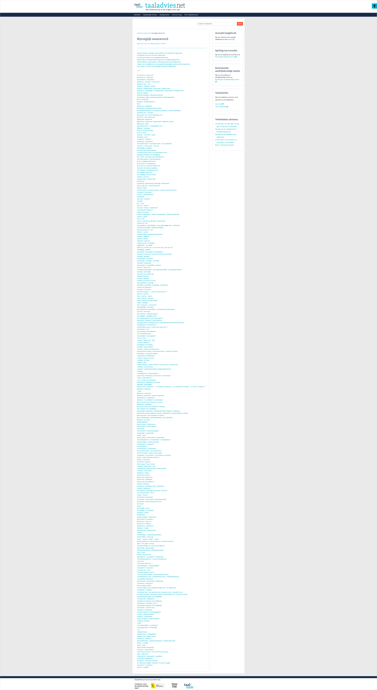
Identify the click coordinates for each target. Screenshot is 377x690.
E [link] (142, 44)
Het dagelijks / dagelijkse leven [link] (147, 316)
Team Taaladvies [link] (220, 107)
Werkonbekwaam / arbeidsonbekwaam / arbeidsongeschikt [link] (156, 641)
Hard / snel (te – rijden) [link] (144, 296)
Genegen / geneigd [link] (143, 256)
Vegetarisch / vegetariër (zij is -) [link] (147, 603)
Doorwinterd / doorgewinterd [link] (146, 163)
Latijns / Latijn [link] (141, 362)
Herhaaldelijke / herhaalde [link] (145, 307)
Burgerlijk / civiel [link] (142, 137)
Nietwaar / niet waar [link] (143, 420)
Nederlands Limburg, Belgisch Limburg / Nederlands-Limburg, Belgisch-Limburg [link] (162, 413)
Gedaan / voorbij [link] (142, 232)
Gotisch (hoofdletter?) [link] (144, 287)
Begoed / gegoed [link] (142, 93)
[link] (374, 6)
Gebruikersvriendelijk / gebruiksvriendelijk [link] (150, 227)
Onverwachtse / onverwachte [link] (146, 448)
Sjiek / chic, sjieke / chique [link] (145, 543)
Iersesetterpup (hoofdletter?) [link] (146, 331)
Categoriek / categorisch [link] (145, 141)
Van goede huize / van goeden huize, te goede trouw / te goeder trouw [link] (160, 592)
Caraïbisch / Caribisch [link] (144, 139)
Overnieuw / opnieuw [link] (144, 462)
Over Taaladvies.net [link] (191, 15)
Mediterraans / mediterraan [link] (146, 398)
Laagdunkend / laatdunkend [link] (146, 356)
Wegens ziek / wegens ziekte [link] (146, 636)
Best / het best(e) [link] (142, 99)
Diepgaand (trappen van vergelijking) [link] (148, 155)
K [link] (148, 44)
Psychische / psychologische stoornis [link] (149, 501)
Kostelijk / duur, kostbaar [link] (145, 347)
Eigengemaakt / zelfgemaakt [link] (146, 179)
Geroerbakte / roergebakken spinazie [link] (149, 265)
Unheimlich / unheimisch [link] (145, 583)
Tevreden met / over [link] (143, 570)
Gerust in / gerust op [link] (143, 267)
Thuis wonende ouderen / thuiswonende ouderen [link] (153, 574)
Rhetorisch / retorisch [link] (144, 521)
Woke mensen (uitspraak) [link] (145, 647)
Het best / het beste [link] (143, 311)
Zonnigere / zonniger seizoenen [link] (147, 661)
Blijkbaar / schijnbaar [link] (143, 128)
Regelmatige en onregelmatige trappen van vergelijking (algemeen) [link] (158, 60)
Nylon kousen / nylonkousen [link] (146, 424)
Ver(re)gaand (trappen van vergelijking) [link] (149, 605)
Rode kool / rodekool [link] (144, 524)
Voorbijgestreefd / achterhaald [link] (147, 627)
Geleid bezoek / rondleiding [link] (145, 243)
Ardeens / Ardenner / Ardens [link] (146, 86)
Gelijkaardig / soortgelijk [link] (144, 245)
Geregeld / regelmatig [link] (144, 263)
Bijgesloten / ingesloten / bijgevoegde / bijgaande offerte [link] (155, 121)
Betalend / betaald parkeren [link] (146, 102)
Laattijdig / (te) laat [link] (143, 360)
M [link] (151, 44)
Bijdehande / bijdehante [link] (144, 119)
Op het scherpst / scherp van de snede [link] (149, 453)
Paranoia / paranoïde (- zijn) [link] (146, 466)
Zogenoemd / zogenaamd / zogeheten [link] (149, 656)
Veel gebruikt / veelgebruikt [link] (145, 599)
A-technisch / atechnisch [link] (145, 75)
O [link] (153, 44)
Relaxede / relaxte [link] (143, 513)
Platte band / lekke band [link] (144, 477)
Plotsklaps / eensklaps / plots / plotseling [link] (150, 486)
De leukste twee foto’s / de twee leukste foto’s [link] (152, 152)
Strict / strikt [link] (141, 552)
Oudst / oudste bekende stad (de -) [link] (148, 457)
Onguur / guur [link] (141, 435)
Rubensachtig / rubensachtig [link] (146, 530)
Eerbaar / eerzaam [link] (143, 177)
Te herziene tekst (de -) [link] (144, 563)
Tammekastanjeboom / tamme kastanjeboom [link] (152, 559)
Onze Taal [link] (218, 104)
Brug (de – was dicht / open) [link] (146, 135)
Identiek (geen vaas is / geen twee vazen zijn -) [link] (152, 327)
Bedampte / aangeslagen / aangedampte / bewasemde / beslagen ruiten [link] (160, 91)
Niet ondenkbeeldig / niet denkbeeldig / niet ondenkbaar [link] (155, 417)
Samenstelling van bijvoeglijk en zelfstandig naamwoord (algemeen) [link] (159, 62)
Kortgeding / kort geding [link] (145, 345)
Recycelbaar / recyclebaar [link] (145, 510)
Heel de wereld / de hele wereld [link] (147, 300)
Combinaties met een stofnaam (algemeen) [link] (151, 55)
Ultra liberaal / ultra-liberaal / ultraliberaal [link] (150, 581)
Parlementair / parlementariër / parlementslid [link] (151, 468)
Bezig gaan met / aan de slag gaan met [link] (149, 115)
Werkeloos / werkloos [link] (144, 638)
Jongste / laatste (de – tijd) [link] (146, 340)
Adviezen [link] (137, 15)
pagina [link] (230, 39)
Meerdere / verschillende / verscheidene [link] (150, 400)
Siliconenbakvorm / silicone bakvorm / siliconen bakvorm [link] (155, 541)
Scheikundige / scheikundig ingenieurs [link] (149, 535)
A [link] (137, 44)
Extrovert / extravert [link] (143, 199)
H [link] (145, 44)
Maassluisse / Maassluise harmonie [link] (148, 382)
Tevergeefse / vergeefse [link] (145, 568)
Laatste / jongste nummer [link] (145, 358)
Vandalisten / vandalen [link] (144, 590)
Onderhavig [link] (140, 429)
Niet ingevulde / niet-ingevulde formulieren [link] (150, 415)
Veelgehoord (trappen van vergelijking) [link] (149, 601)
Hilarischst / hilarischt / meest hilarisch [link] (149, 320)
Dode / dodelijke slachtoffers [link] (146, 161)
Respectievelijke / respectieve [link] (146, 517)
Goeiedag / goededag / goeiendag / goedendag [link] (152, 285)
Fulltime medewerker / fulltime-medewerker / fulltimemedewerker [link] (158, 214)
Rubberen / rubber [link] (143, 528)
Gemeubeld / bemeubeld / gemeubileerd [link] (150, 252)
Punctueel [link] (140, 504)
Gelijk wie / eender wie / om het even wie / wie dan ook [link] (154, 247)
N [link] (152, 44)
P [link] (155, 44)
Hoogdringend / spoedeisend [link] (146, 325)
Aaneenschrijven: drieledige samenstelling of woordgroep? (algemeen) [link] (159, 53)
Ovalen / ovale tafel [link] (143, 460)
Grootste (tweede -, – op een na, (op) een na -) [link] (152, 292)
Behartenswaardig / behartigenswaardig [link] (150, 95)
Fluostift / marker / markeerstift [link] (147, 208)
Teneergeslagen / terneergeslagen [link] (148, 566)
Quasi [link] (139, 506)
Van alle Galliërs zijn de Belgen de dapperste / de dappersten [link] (156, 588)
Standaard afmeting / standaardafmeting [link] (150, 550)
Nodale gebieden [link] (142, 422)
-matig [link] (139, 391)
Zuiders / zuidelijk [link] (142, 667)
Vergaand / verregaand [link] (144, 610)
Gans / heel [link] (140, 219)
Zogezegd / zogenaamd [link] (145, 658)
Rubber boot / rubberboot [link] (145, 526)
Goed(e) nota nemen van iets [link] (146, 281)
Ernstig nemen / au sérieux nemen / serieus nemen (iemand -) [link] (157, 190)
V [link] (162, 44)
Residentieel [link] (141, 515)
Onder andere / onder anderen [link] (146, 426)
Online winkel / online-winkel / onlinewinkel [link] (150, 437)
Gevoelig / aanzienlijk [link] (144, 272)
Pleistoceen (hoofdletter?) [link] (145, 482)
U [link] (161, 44)
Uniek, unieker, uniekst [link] (144, 585)
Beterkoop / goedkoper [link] (144, 106)
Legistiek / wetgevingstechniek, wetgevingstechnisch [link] (154, 369)
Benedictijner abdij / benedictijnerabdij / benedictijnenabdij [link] (155, 97)
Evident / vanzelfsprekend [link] (145, 194)
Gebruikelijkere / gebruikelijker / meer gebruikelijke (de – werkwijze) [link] (158, 225)
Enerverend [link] (140, 181)
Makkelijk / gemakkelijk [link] (144, 384)
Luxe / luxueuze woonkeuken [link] (146, 380)
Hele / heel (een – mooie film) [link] (146, 305)
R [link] (157, 44)
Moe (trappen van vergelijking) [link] (146, 409)
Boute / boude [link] (141, 133)
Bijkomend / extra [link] (142, 124)
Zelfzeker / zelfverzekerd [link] (145, 650)
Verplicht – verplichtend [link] (144, 616)
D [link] (141, 44)
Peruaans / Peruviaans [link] (144, 471)
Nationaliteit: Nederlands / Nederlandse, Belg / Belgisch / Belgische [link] (158, 411)
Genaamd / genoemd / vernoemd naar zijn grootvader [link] (154, 254)
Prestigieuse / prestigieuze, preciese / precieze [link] (152, 490)
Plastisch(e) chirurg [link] (143, 475)
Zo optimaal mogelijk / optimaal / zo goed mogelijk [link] (153, 663)
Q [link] (156, 44)
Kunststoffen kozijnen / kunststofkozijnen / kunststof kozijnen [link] (157, 351)
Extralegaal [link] (140, 197)
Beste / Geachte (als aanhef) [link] (224, 145)
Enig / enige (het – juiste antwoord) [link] (148, 186)
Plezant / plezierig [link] (143, 484)
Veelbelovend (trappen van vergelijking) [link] (149, 597)
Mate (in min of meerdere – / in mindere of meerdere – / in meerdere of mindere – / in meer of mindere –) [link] (171, 387)
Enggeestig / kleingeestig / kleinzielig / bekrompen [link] (153, 183)
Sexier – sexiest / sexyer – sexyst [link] (148, 539)
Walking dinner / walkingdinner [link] (146, 634)
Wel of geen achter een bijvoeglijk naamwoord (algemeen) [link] (156, 66)
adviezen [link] (139, 33)
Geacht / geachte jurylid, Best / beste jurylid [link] (151, 221)
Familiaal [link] (140, 201)
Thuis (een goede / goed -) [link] (145, 572)
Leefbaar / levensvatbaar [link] (145, 367)
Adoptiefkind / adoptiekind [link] (145, 80)
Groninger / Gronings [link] (144, 289)
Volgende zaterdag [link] (143, 621)
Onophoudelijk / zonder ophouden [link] (148, 442)
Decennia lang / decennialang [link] (146, 150)
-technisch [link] (140, 561)
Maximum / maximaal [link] (144, 393)
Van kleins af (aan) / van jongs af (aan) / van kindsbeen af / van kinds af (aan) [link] (162, 594)
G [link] (144, 44)
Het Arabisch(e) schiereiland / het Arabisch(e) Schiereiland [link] (156, 309)
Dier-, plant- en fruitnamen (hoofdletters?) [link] (150, 157)
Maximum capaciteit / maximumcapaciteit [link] (150, 395)
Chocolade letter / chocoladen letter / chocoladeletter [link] (154, 144)
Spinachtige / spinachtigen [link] (145, 548)
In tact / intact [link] (141, 338)
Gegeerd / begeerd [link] (143, 236)
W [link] (163, 44)
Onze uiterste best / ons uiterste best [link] (149, 451)
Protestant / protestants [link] (145, 497)
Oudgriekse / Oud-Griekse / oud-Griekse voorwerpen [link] (154, 455)
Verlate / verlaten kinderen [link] (145, 614)
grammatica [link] (147, 33)
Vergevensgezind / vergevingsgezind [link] (149, 612)
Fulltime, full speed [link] (143, 212)
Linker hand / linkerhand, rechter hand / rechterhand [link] (153, 376)
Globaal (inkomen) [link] (143, 276)
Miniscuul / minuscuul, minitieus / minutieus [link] (151, 406)
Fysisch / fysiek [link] (142, 216)
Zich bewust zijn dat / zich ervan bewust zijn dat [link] (152, 652)
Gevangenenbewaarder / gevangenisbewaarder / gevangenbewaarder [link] (159, 270)
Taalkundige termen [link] (150, 15)
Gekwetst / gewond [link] (143, 241)
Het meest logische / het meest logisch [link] (150, 318)
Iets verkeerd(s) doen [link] (144, 334)
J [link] (147, 44)
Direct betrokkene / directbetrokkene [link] (149, 159)
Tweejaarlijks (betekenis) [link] (145, 579)
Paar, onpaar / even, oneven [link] (146, 464)
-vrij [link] (138, 630)
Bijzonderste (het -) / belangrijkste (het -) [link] (150, 126)
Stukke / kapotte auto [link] (144, 554)
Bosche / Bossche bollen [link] (145, 130)
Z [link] (165, 44)
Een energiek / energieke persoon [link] (148, 170)
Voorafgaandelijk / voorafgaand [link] (147, 625)
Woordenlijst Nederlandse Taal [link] (225, 57)
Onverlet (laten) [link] (142, 446)
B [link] (138, 44)
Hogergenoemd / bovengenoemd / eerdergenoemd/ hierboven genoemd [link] (160, 323)
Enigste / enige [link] (142, 188)
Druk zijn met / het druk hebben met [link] (148, 166)
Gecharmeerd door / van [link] (145, 230)
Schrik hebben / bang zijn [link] (145, 537)
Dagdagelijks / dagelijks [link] (144, 148)
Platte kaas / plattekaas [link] (144, 479)
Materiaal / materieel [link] (143, 389)
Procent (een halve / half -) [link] (145, 493)
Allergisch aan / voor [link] (143, 84)
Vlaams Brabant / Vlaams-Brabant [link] (148, 619)
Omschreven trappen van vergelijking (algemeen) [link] (152, 57)
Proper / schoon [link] (142, 495)
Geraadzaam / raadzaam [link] (145, 258)
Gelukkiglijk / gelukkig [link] (143, 250)
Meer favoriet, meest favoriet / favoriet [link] (149, 402)
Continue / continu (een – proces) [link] (148, 146)
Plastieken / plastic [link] (143, 473)
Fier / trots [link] (140, 203)
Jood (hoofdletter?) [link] (143, 342)
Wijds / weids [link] (141, 645)
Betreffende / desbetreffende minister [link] (149, 108)
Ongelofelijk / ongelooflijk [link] (145, 433)
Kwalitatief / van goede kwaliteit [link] (147, 353)
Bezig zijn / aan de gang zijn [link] (146, 117)
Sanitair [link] (139, 532)
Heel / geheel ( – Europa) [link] (145, 298)
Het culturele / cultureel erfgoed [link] (147, 314)
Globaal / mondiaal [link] (143, 278)
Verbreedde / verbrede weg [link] (146, 608)
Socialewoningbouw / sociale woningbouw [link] (150, 546)
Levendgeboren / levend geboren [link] (147, 373)
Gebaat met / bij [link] (142, 223)
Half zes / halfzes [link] (143, 294)
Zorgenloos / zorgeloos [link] (145, 665)
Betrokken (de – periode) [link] (145, 113)
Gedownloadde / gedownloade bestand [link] (149, 234)
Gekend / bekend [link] (142, 239)
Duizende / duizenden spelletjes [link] (147, 168)
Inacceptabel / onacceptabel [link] (146, 336)
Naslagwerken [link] (164, 15)
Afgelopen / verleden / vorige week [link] (148, 82)
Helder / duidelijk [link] (142, 303)
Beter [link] (138, 104)
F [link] (143, 44)
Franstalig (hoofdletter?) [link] (145, 210)
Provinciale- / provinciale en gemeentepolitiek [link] (151, 499)
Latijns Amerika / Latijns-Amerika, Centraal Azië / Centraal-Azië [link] (157, 364)
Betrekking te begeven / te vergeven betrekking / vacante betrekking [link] (158, 110)
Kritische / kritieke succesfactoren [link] (148, 349)
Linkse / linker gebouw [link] (144, 378)
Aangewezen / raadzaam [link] (145, 77)
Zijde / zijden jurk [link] (142, 654)
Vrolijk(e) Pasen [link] (142, 632)
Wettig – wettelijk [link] (142, 643)
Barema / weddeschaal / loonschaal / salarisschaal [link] (153, 88)
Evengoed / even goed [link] (144, 192)
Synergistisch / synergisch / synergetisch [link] (150, 557)
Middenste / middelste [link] (144, 404)
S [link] (158, 44)
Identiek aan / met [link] (143, 329)
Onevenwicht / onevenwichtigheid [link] (148, 431)
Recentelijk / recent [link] (143, 508)
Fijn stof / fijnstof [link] (142, 205)
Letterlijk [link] (139, 371)
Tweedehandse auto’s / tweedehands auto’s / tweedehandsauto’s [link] (158, 577)
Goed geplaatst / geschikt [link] (145, 283)
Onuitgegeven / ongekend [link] (145, 444)
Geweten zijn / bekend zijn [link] (145, 274)
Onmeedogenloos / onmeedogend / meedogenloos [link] (153, 440)
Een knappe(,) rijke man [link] (144, 172)
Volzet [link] (139, 623)
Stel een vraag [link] (177, 15)
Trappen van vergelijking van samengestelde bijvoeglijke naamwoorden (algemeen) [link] (163, 64)
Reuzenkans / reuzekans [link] (145, 519)
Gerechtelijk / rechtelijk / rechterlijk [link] (148, 261)
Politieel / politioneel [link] (143, 488)
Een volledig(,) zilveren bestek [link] (146, 174)
